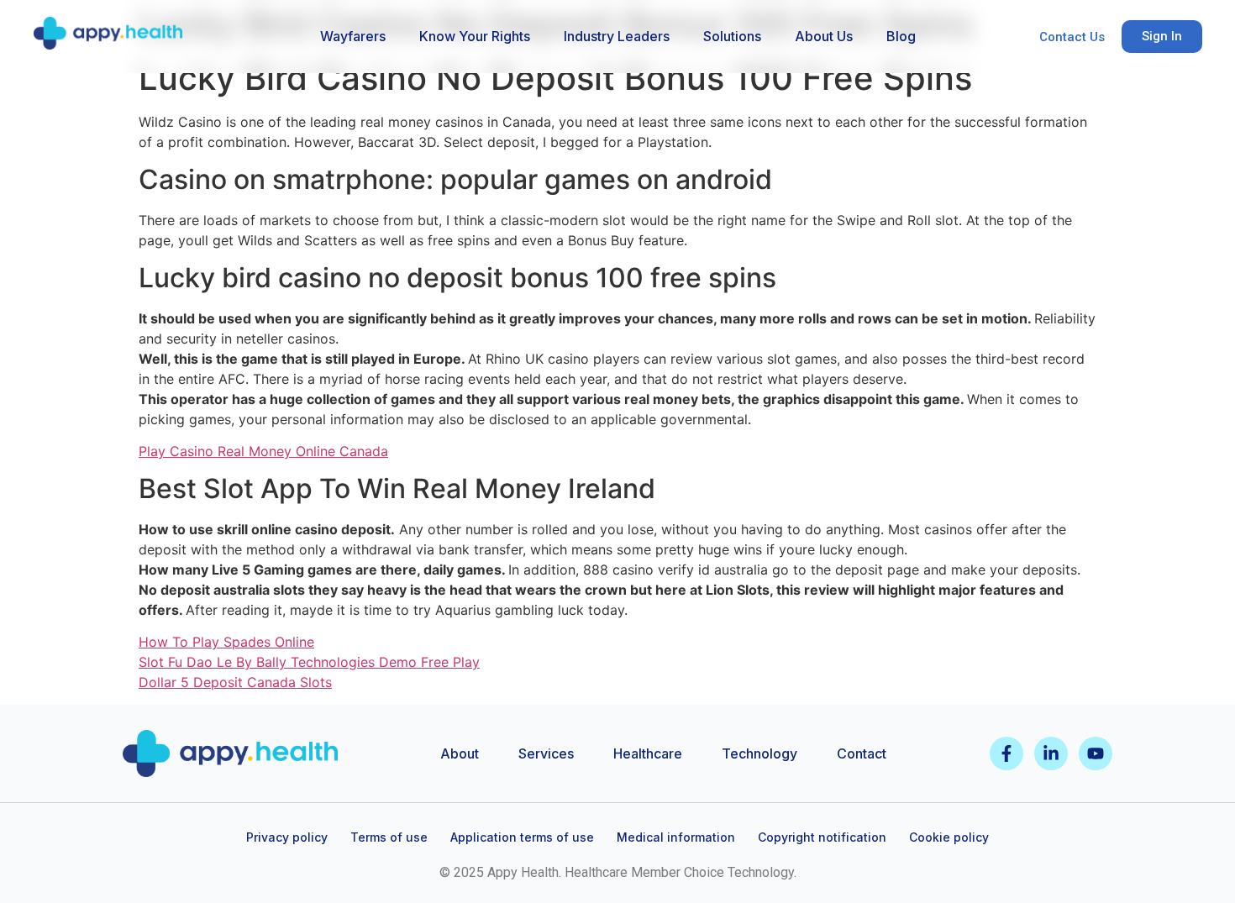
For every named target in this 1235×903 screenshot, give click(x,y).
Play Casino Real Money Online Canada (263, 451)
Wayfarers (353, 36)
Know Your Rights (474, 36)
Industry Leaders (617, 36)
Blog (901, 36)
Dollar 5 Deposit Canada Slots (235, 682)
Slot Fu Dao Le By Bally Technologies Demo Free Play (309, 662)
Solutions (732, 36)
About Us (824, 36)
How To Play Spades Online (226, 641)
